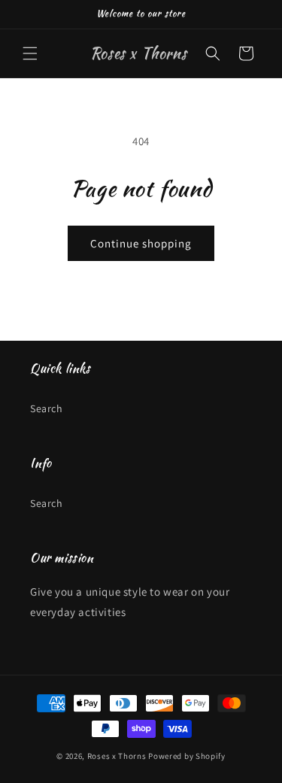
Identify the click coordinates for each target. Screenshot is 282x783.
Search (46, 408)
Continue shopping (141, 243)
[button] (30, 53)
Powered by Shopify (187, 756)
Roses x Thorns (117, 756)
